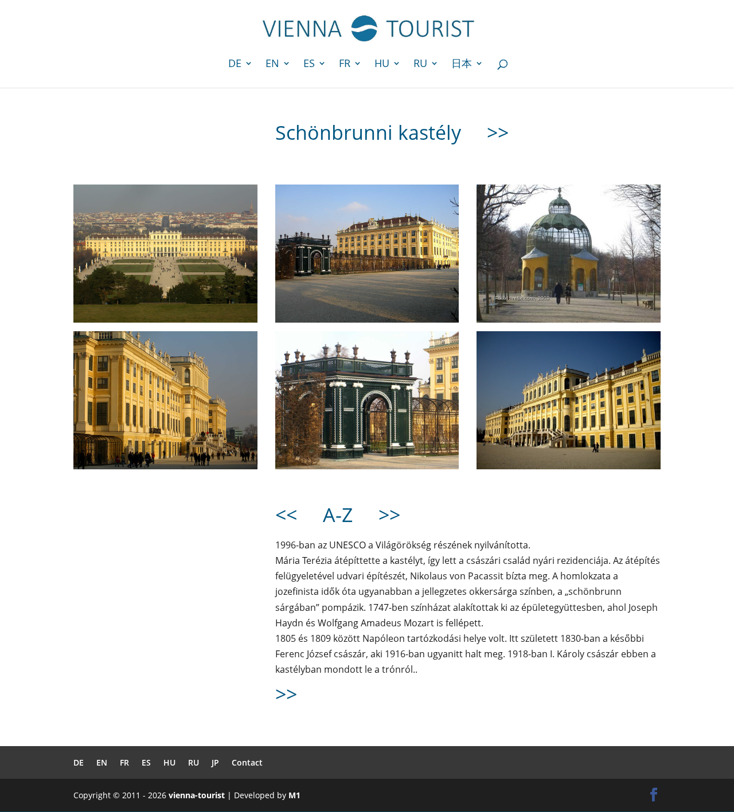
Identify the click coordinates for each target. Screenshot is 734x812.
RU (420, 64)
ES (309, 64)
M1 (294, 795)
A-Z (338, 514)
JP (215, 762)
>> (498, 132)
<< (286, 514)
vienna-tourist (197, 795)
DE (234, 64)
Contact (247, 762)
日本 (461, 64)
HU (381, 64)
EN (272, 64)
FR (344, 64)
